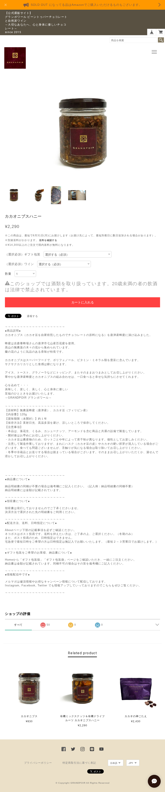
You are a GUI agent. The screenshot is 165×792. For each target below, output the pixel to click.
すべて (18, 624)
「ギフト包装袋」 (55, 559)
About (9, 530)
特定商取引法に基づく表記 (79, 762)
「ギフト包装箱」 (31, 559)
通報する (32, 316)
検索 (161, 39)
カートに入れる (82, 302)
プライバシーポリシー (38, 762)
